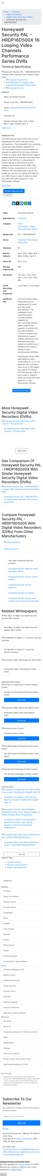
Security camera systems (17, 865)
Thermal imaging (10, 1002)
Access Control (9, 902)
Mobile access (9, 975)
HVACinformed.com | (12, 1152)
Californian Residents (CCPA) (15, 1064)
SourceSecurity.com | (12, 1149)
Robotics (7, 997)
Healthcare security (11, 980)
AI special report (10, 956)
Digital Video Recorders (17, 867)
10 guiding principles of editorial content (20, 1032)
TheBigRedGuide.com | (30, 1149)
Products (7, 891)
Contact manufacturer (14, 191)
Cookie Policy (16, 1169)
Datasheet (8, 195)
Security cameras (14, 862)
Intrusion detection (11, 1007)
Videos (6, 950)
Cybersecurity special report (15, 961)
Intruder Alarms (9, 907)
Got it (3, 1174)
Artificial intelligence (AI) (13, 969)
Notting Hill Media (21, 1139)
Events (6, 940)
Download (21, 622)
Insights (6, 923)
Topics (4, 965)
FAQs (5, 1037)
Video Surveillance (11, 896)
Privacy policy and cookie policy (17, 1059)
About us (7, 1026)
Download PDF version (21, 390)
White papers (8, 945)
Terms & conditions (11, 1053)
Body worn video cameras (14, 1013)
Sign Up (21, 1123)
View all (21, 451)
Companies (8, 913)
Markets (6, 934)
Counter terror (9, 991)
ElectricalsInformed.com (14, 1154)
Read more (6, 128)
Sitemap (6, 1048)
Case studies (8, 929)
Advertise (7, 1021)
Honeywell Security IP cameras (21, 593)
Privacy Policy (24, 1164)
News (5, 918)
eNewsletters (8, 1043)
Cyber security (9, 986)
